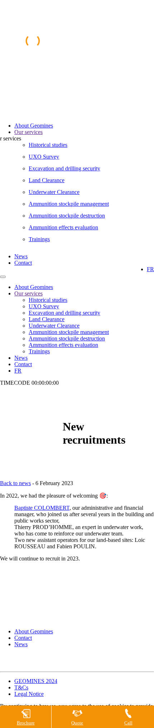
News (21, 256)
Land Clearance (46, 180)
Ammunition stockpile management (69, 204)
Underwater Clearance (54, 192)
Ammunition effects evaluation (63, 227)
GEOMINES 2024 (35, 681)
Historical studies (48, 145)
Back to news (15, 483)
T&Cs (21, 687)
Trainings (39, 239)
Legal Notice (29, 694)
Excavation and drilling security (64, 168)
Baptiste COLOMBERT (41, 508)
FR (150, 269)
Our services (28, 132)
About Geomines (33, 126)
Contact (23, 263)
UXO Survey (44, 157)
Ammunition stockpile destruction (67, 216)
